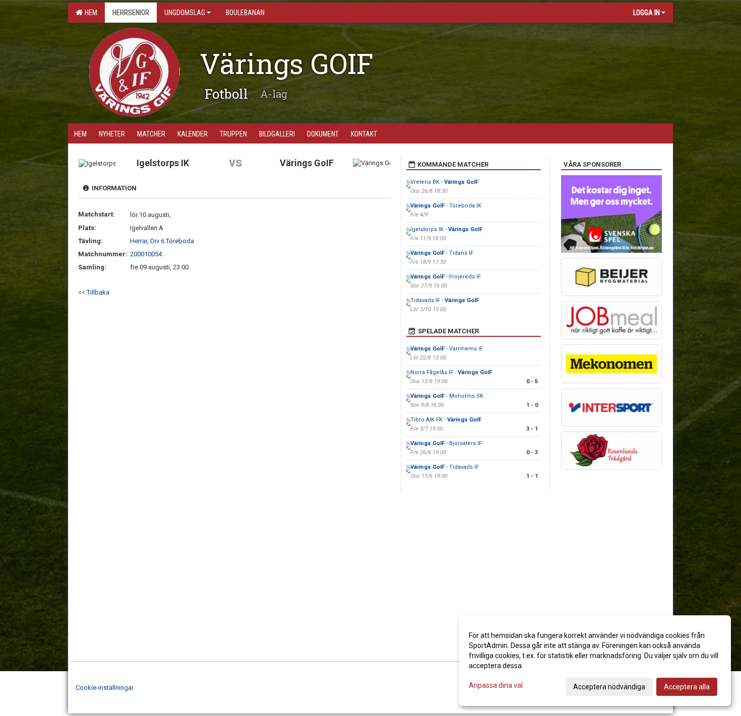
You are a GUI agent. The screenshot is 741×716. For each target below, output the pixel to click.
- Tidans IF (441, 253)
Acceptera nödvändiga (609, 687)
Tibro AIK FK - (445, 419)
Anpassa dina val (496, 685)
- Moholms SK (446, 396)
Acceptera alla (687, 687)
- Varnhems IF (446, 348)
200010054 (146, 254)
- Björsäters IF (446, 443)
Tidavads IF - (444, 300)
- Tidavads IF (444, 467)
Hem (89, 13)
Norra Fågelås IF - (451, 372)
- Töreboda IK (445, 205)
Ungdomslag (184, 13)
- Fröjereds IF (445, 276)
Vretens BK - (444, 182)
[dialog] (595, 660)
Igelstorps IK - (446, 229)
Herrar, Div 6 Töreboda (162, 241)
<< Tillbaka (93, 292)
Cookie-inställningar (105, 687)
